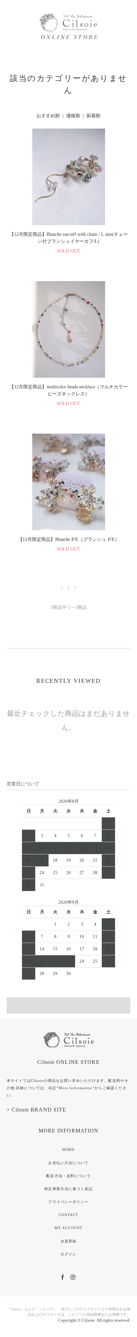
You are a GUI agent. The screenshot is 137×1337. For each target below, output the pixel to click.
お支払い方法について (68, 1163)
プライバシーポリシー (68, 1202)
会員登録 (68, 1241)
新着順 (93, 115)
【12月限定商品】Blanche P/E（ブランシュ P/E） (68, 539)
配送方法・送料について (68, 1176)
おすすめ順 (48, 115)
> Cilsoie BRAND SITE (36, 1110)
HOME (68, 1149)
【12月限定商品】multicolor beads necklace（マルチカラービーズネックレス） (68, 390)
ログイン (68, 1254)
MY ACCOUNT (68, 1228)
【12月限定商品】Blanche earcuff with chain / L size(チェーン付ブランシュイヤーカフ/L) (68, 238)
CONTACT (68, 1215)
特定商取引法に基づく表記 (68, 1189)
